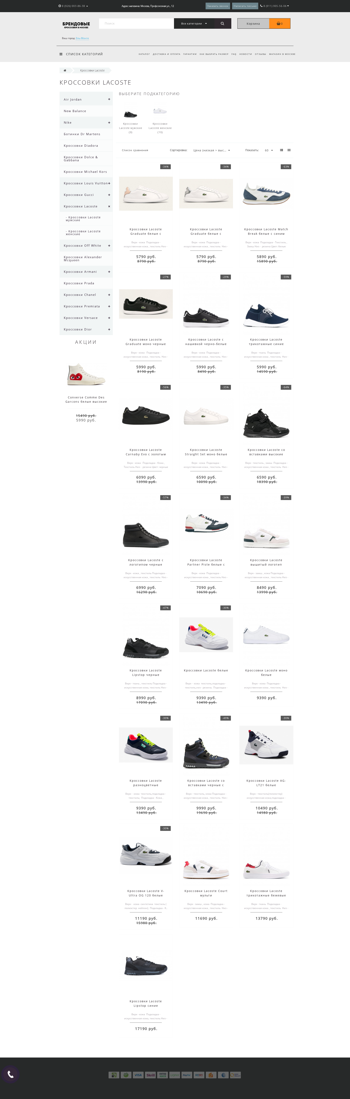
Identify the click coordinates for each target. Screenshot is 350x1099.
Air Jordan (73, 99)
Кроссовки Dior (78, 329)
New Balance (75, 111)
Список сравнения (135, 150)
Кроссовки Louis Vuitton (86, 183)
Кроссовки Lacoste (81, 206)
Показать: (252, 150)
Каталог (144, 54)
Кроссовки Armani (80, 272)
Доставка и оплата (166, 54)
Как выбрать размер (214, 54)
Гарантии (190, 54)
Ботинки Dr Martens (82, 134)
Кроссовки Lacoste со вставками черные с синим (206, 785)
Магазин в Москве (282, 54)
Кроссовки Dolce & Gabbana (81, 158)
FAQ (234, 54)
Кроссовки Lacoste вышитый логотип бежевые (266, 564)
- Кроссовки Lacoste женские (83, 232)
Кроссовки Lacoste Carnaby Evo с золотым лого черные (146, 454)
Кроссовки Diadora (81, 145)
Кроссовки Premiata (82, 306)
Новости (245, 54)
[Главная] (65, 70)
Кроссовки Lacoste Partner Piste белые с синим (206, 564)
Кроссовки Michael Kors (85, 172)
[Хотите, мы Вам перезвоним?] (10, 1074)
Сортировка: (178, 150)
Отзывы (260, 54)
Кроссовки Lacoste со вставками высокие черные (266, 454)
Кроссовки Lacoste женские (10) (160, 128)
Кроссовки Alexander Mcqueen (83, 258)
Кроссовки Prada (79, 283)
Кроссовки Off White (82, 245)
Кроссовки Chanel (80, 295)
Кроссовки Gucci (79, 195)
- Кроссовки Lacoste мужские (83, 218)
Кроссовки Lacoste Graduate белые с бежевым (146, 233)
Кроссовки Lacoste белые (206, 670)
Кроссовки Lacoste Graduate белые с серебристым (206, 233)
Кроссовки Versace (81, 318)
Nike (68, 122)
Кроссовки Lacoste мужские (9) (130, 128)
